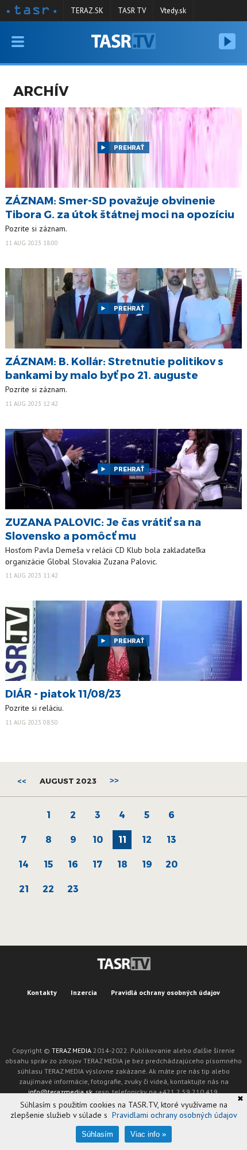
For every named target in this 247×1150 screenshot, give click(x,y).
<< (21, 780)
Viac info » (148, 1134)
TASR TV (132, 11)
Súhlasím (97, 1134)
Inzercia (84, 992)
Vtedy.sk (173, 11)
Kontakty (42, 992)
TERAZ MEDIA (71, 1050)
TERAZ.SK (87, 11)
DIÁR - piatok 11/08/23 (63, 693)
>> (114, 780)
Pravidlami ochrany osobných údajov (174, 1115)
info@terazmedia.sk (60, 1091)
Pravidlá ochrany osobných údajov (165, 992)
